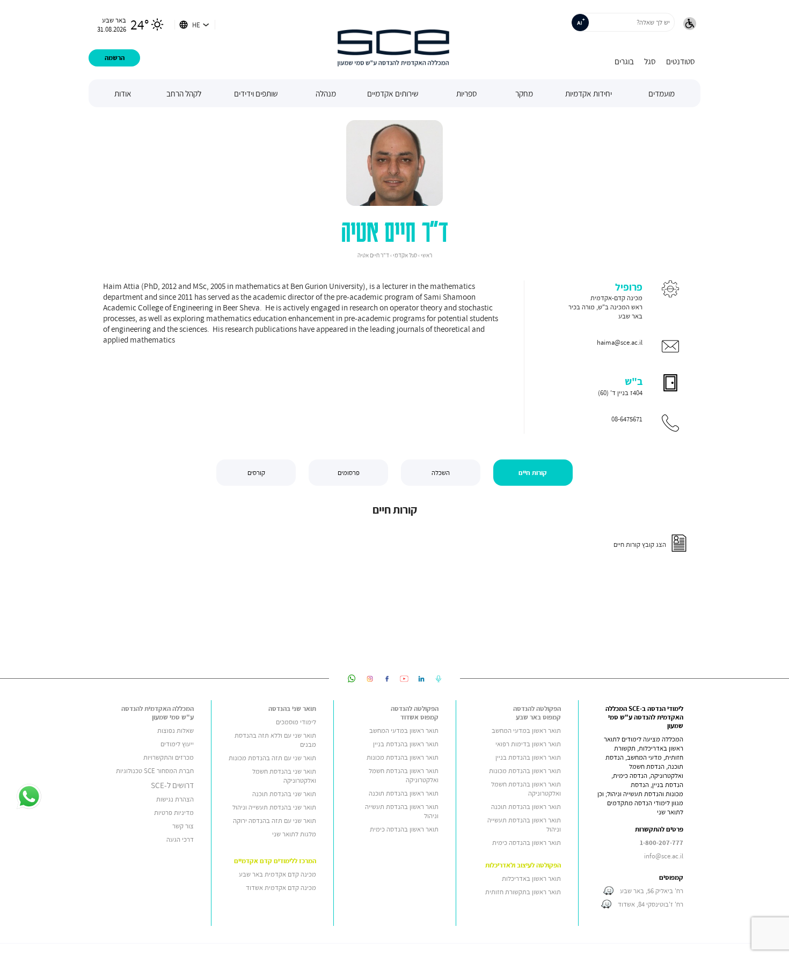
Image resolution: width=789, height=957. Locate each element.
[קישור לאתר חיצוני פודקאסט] (438, 678)
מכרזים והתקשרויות (168, 757)
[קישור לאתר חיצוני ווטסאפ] (351, 678)
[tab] (533, 472)
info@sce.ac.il (663, 855)
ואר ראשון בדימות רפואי (526, 743)
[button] (689, 24)
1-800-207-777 (661, 842)
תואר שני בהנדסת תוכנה (284, 793)
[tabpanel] (394, 530)
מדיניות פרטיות (174, 812)
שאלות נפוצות (175, 730)
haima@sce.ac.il (619, 342)
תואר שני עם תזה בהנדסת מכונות (272, 757)
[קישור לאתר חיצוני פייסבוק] (387, 678)
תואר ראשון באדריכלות (531, 878)
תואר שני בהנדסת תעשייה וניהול (274, 807)
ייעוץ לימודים (177, 743)
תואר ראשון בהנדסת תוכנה (526, 806)
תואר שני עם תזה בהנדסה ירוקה (274, 820)
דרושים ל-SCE (172, 785)
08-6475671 (626, 419)
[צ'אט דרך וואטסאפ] (28, 797)
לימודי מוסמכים (296, 721)
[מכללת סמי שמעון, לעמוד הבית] (393, 39)
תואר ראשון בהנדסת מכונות (525, 770)
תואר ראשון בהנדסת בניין (528, 757)
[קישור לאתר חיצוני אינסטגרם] (370, 678)
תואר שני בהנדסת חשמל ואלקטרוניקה (284, 776)
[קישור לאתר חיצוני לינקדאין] (421, 678)
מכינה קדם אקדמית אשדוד (281, 887)
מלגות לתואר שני (294, 834)
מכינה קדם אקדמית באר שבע (277, 874)
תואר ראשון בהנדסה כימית (526, 842)
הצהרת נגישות (175, 799)
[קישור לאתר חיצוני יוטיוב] (404, 678)
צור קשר (183, 825)
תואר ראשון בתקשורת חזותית (523, 891)
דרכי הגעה (180, 839)
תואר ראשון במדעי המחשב (526, 730)
